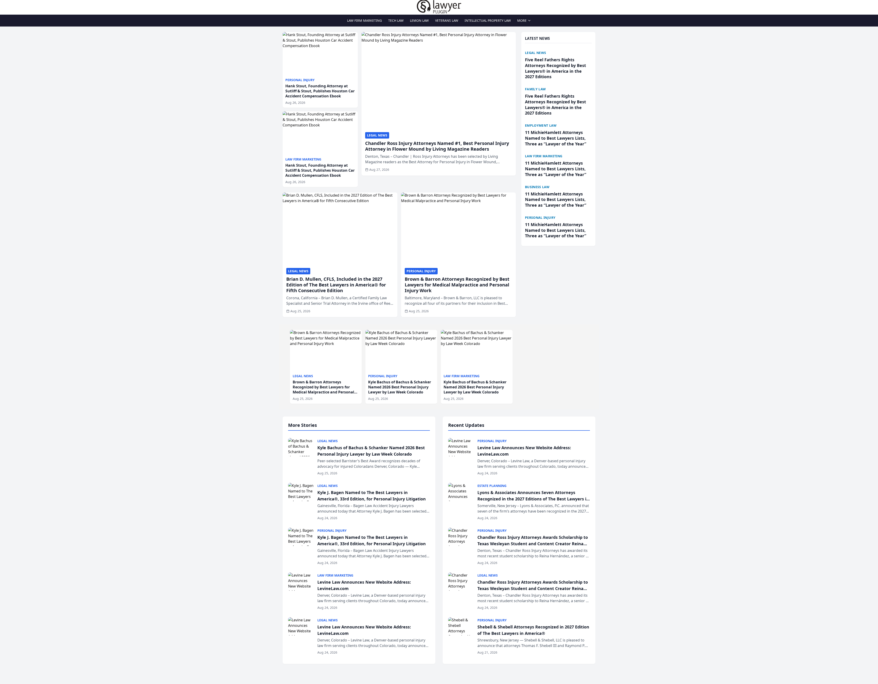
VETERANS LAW (446, 20)
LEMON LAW (419, 20)
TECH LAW (396, 20)
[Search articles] (285, 6)
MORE (522, 20)
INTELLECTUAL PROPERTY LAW (488, 20)
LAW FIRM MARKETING (364, 20)
